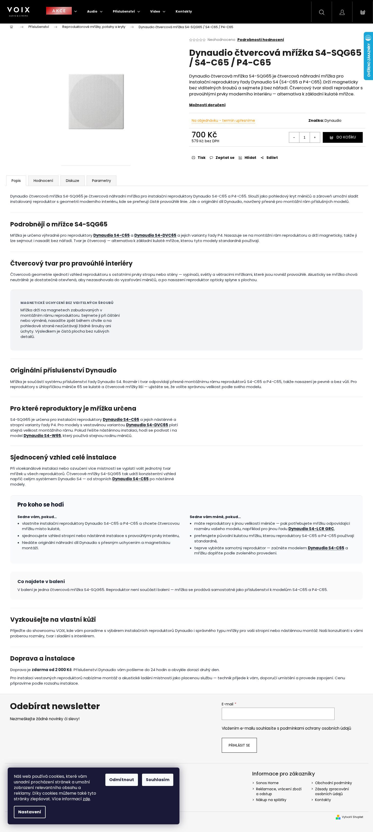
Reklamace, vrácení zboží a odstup (278, 791)
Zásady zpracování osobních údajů (332, 791)
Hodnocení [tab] (43, 180)
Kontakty (323, 799)
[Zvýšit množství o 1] (315, 137)
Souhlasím (157, 780)
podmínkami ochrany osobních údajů (315, 728)
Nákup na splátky (271, 799)
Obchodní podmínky (333, 782)
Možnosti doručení (207, 104)
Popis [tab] (16, 180)
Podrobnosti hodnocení (260, 39)
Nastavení (29, 812)
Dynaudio (333, 120)
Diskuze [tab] (72, 180)
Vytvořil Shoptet (352, 817)
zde (86, 799)
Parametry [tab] (101, 180)
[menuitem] (61, 11)
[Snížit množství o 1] (294, 137)
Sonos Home (267, 782)
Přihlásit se (239, 745)
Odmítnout (121, 780)
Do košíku (346, 137)
